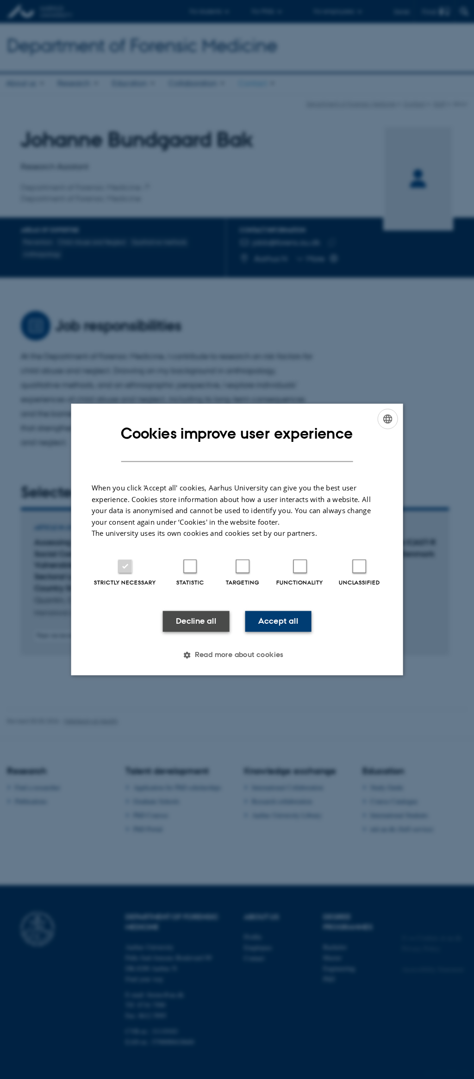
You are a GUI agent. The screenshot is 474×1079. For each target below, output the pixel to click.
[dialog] (237, 539)
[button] (237, 655)
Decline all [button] (196, 621)
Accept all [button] (278, 621)
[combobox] (387, 418)
